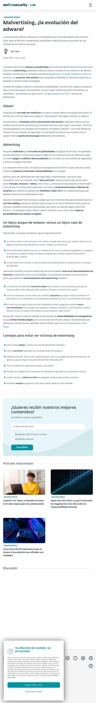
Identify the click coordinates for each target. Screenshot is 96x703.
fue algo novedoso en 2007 (57, 94)
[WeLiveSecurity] (19, 5)
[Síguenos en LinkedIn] (91, 658)
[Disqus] (48, 607)
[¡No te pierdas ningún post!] (91, 666)
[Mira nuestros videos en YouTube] (75, 658)
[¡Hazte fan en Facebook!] (67, 658)
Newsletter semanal (24, 439)
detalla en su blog (17, 187)
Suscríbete (22, 447)
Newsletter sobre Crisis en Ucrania (31, 435)
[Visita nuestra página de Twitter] (83, 658)
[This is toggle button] (90, 5)
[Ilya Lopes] (7, 51)
